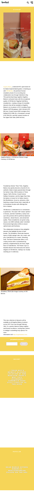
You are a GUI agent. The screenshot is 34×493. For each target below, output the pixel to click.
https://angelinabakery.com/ (20, 334)
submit (24, 343)
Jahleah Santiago (17, 28)
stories (17, 9)
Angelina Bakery (7, 86)
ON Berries (9, 91)
